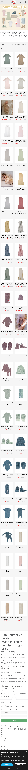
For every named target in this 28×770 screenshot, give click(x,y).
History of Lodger (6, 728)
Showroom (4, 736)
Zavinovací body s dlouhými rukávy (7, 331)
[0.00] (23, 2)
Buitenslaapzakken (6, 743)
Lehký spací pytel (7, 116)
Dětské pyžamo (7, 379)
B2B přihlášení (5, 741)
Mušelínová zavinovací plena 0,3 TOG (21, 617)
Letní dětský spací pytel (7, 188)
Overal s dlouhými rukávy (21, 522)
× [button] (26, 751)
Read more (7, 762)
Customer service (6, 749)
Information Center (6, 734)
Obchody (3, 738)
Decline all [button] (20, 764)
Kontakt (3, 730)
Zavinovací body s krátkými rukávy (21, 331)
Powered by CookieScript (14, 768)
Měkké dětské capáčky (21, 355)
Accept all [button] (7, 764)
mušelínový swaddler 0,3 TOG (21, 546)
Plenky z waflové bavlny (7, 307)
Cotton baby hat (20, 307)
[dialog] (14, 760)
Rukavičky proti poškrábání (7, 355)
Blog (2, 732)
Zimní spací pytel (7, 68)
